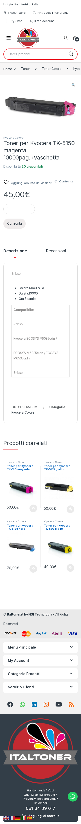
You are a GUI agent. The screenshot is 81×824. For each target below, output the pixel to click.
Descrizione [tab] (15, 251)
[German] (18, 818)
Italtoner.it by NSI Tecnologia (29, 614)
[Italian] (24, 818)
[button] (73, 85)
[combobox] (34, 54)
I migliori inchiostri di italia (20, 4)
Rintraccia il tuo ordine (53, 12)
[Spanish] (30, 818)
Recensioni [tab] (56, 251)
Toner (25, 69)
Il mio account (44, 21)
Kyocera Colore (13, 137)
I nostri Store (17, 12)
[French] (12, 818)
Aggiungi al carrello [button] (30, 508)
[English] (6, 818)
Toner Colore (51, 69)
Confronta (66, 181)
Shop (19, 21)
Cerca (71, 54)
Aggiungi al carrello (43, 816)
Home (7, 69)
